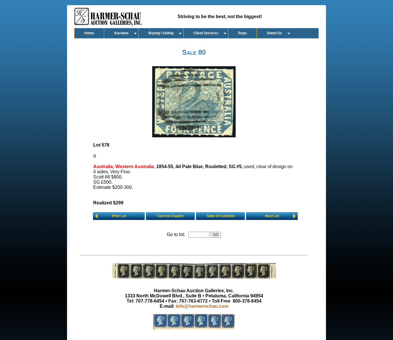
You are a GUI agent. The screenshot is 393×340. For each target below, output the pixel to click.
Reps (242, 33)
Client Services (205, 33)
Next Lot (272, 216)
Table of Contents (220, 216)
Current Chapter (170, 216)
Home (89, 33)
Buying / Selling (160, 33)
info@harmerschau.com (202, 306)
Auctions (121, 33)
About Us (274, 33)
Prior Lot (119, 216)
